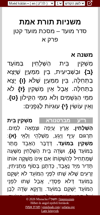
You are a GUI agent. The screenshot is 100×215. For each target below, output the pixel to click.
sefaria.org (68, 207)
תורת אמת (32, 207)
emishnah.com (51, 207)
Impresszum (66, 199)
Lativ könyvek (50, 211)
